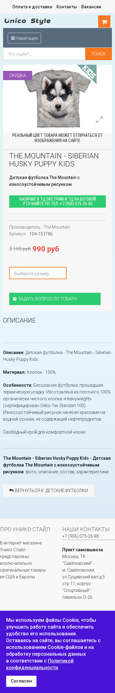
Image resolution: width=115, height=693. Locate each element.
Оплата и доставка (32, 7)
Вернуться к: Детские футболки (51, 490)
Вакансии (91, 7)
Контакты (66, 7)
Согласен (21, 681)
